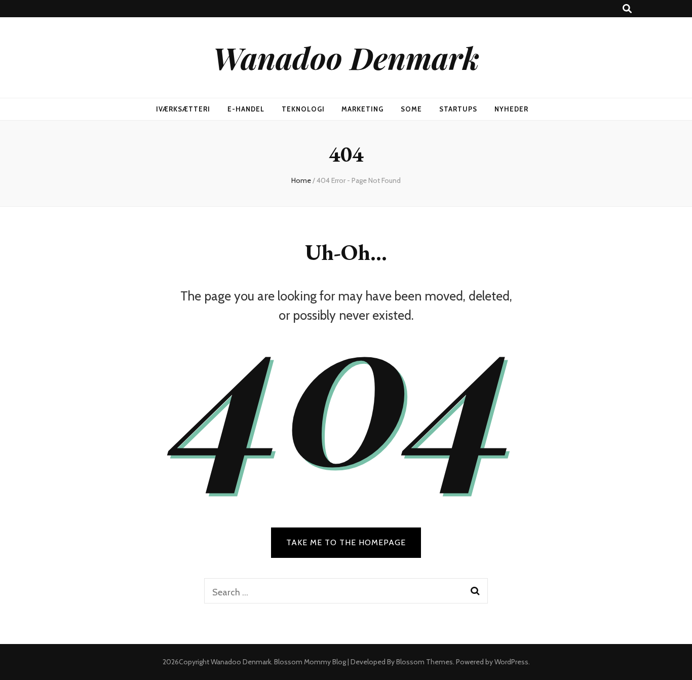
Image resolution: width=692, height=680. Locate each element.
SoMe (411, 109)
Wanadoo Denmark (346, 57)
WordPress (511, 661)
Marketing (362, 109)
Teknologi (303, 109)
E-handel (245, 109)
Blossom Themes (424, 661)
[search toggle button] (627, 9)
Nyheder (511, 109)
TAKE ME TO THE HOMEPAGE (346, 542)
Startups (458, 109)
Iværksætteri (183, 109)
